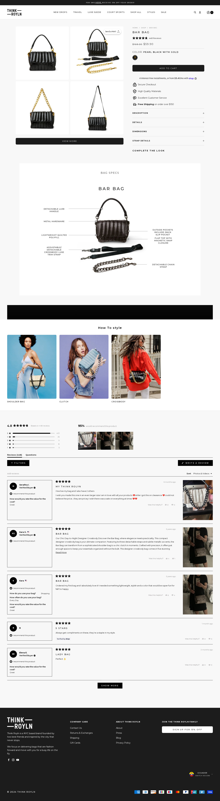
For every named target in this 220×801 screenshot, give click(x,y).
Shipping (74, 738)
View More (69, 141)
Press (119, 733)
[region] (106, 441)
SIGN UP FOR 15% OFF (187, 729)
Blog (118, 738)
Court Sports (116, 12)
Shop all (136, 12)
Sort (189, 473)
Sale (163, 12)
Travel (77, 12)
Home (135, 28)
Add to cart (168, 68)
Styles (151, 12)
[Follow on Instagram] (13, 759)
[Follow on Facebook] (8, 759)
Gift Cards (75, 742)
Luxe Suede (94, 12)
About (119, 728)
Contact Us (76, 728)
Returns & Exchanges (81, 733)
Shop (143, 28)
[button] (168, 38)
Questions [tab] (31, 455)
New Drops (60, 12)
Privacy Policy (123, 742)
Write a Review (198, 464)
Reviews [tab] (14, 455)
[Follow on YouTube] (17, 759)
